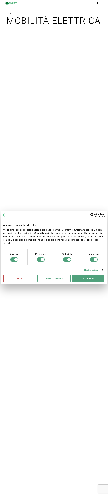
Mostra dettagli (91, 270)
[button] (102, 3)
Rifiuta (20, 278)
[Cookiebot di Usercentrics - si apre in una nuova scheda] (92, 215)
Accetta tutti (88, 278)
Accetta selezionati (54, 278)
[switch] (41, 259)
